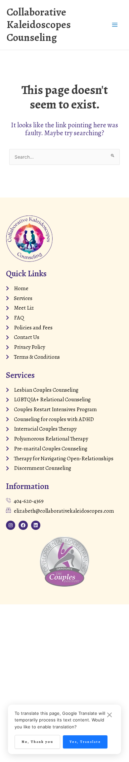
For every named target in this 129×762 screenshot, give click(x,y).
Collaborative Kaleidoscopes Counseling (39, 25)
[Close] (109, 715)
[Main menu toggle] (114, 25)
